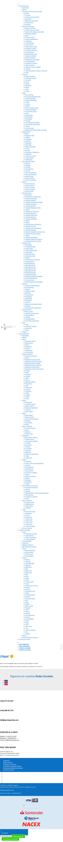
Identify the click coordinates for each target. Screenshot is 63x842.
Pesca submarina (24, 334)
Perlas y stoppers (30, 58)
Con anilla (28, 80)
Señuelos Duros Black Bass (33, 196)
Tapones (27, 395)
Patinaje (27, 613)
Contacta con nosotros (9, 764)
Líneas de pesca (26, 309)
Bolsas (27, 345)
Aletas (27, 330)
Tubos (27, 398)
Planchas (28, 432)
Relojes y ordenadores (31, 454)
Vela (26, 632)
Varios (27, 498)
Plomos (24, 182)
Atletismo (28, 565)
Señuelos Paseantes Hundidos (34, 202)
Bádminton (28, 567)
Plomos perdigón (30, 189)
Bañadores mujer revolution (33, 365)
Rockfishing (28, 296)
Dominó (27, 589)
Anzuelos (25, 74)
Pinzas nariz (28, 387)
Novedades (25, 8)
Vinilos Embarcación (31, 250)
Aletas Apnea (29, 343)
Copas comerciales (30, 537)
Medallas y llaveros (27, 545)
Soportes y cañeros (30, 326)
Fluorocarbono (29, 315)
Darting (27, 106)
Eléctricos (28, 293)
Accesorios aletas (30, 404)
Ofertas (24, 9)
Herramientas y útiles (28, 161)
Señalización (28, 350)
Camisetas (28, 139)
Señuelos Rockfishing (31, 237)
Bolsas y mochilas (30, 28)
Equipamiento (26, 132)
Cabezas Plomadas (30, 274)
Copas (24, 532)
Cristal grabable (26, 541)
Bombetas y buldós (30, 33)
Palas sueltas (29, 411)
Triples (27, 91)
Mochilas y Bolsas (30, 382)
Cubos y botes (29, 45)
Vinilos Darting (29, 261)
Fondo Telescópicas (31, 111)
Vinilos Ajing (28, 252)
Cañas (24, 93)
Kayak (27, 113)
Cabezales (28, 461)
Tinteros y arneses (30, 156)
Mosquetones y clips (31, 54)
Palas (26, 385)
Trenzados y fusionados (32, 321)
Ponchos (27, 389)
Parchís (27, 611)
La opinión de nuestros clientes (12, 766)
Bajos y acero (29, 311)
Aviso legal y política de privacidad (13, 768)
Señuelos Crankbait (30, 204)
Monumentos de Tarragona (30, 637)
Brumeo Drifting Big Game (32, 96)
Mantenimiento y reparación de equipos (37, 493)
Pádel (27, 609)
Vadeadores (28, 159)
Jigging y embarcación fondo (33, 304)
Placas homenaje (30, 550)
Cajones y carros (30, 37)
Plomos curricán (30, 187)
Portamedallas (29, 619)
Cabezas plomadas (30, 78)
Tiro (26, 628)
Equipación (25, 435)
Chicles (27, 515)
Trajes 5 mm (28, 521)
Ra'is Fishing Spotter (31, 278)
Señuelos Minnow (30, 206)
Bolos (27, 576)
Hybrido (27, 317)
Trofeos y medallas (24, 530)
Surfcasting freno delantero (33, 308)
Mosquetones (29, 495)
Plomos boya (29, 434)
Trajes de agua (29, 158)
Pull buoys (28, 391)
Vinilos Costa (29, 248)
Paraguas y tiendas (30, 56)
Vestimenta (28, 458)
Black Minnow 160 (30, 271)
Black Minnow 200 (30, 272)
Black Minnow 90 (30, 265)
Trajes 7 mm (28, 522)
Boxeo (27, 578)
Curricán (27, 302)
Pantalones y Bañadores (32, 152)
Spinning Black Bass (31, 100)
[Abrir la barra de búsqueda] (4, 325)
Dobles (27, 84)
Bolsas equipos (29, 417)
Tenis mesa (28, 626)
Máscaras (28, 452)
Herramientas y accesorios (30, 485)
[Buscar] (5, 329)
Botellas (27, 371)
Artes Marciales (29, 563)
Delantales (28, 145)
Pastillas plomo (29, 504)
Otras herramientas (31, 174)
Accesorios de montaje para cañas (32, 11)
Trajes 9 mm (28, 524)
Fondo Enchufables (30, 109)
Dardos (27, 587)
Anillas (27, 13)
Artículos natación (27, 354)
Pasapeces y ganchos (31, 497)
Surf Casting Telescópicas (32, 124)
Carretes (24, 284)
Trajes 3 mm (28, 519)
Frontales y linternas (31, 50)
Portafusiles (28, 422)
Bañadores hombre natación (33, 361)
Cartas (27, 580)
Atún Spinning (29, 95)
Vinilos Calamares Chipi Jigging (34, 282)
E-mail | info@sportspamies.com (9, 740)
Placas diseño (29, 552)
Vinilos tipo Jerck (30, 254)
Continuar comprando (10, 839)
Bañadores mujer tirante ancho (34, 369)
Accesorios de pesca (28, 26)
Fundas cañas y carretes (32, 30)
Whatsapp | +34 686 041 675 (8, 738)
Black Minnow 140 (30, 269)
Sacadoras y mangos (31, 63)
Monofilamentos (30, 319)
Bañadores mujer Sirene (32, 367)
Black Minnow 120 (30, 267)
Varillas (27, 484)
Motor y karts (29, 606)
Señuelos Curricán (30, 226)
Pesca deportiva (23, 6)
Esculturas (25, 543)
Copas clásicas (29, 535)
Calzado (27, 137)
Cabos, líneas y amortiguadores (34, 463)
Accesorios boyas (30, 428)
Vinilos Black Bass (30, 246)
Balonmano (28, 572)
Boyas (27, 372)
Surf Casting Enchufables (32, 122)
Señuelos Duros (26, 193)
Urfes (26, 72)
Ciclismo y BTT (29, 582)
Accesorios (28, 328)
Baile (26, 569)
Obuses (27, 478)
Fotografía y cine (30, 591)
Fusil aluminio (29, 469)
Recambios (28, 482)
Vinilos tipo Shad (30, 256)
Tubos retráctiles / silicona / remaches (36, 71)
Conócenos (6, 760)
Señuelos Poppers (30, 200)
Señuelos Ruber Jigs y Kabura (33, 239)
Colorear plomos (30, 184)
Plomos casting (29, 185)
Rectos (27, 87)
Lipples (27, 221)
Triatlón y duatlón (30, 630)
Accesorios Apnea (30, 341)
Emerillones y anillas (31, 46)
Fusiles (24, 459)
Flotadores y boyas (30, 48)
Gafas (27, 378)
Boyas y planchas (27, 426)
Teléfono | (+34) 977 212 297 (8, 736)
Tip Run (27, 126)
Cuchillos (28, 167)
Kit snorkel (28, 448)
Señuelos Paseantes (31, 198)
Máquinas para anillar (31, 21)
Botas (27, 134)
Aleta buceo (28, 402)
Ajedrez (27, 559)
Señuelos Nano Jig (30, 217)
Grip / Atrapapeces (30, 172)
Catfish (27, 102)
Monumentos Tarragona (29, 547)
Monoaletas (28, 384)
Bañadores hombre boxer (32, 359)
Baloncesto (28, 571)
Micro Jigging (29, 115)
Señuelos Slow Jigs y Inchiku (33, 241)
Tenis (26, 624)
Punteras (28, 24)
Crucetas (27, 15)
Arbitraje (27, 561)
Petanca (27, 617)
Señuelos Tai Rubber (31, 219)
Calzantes (28, 409)
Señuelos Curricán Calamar (33, 228)
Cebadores (28, 41)
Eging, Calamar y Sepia (31, 108)
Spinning (27, 121)
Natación (28, 608)
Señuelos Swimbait (30, 230)
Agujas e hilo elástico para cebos (34, 32)
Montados (28, 85)
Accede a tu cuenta (24, 639)
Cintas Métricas (29, 43)
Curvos (27, 82)
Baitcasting (28, 300)
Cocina (27, 584)
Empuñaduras (29, 467)
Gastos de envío (7, 762)
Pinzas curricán (29, 178)
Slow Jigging (28, 119)
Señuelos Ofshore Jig (31, 215)
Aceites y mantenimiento (32, 285)
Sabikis (27, 235)
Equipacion (28, 346)
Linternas (28, 450)
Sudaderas (28, 154)
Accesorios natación (31, 356)
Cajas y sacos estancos (31, 419)
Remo (27, 621)
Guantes (27, 150)
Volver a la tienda (18, 836)
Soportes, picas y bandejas (33, 67)
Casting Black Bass (30, 98)
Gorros (27, 380)
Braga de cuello (29, 135)
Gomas (27, 474)
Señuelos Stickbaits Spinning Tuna (35, 232)
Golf (26, 600)
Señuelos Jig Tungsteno (32, 211)
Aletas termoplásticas (31, 408)
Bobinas (27, 289)
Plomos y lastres (27, 500)
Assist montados (30, 76)
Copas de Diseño (30, 539)
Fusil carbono (29, 471)
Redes (27, 424)
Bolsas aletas (29, 415)
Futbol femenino (30, 595)
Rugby (27, 622)
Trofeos (24, 558)
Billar (26, 574)
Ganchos (27, 171)
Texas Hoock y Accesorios (32, 259)
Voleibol (27, 634)
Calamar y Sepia (29, 291)
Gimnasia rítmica (30, 598)
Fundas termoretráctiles (32, 17)
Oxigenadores (29, 176)
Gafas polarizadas (30, 146)
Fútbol (27, 593)
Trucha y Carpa (29, 280)
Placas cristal (29, 554)
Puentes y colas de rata (32, 313)
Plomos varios (29, 191)
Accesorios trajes (30, 511)
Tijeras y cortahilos (30, 180)
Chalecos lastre (29, 439)
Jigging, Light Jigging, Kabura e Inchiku (36, 130)
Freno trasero (29, 295)
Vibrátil (27, 222)
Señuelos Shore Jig (30, 213)
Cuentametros (29, 169)
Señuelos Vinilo (26, 243)
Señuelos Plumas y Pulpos (32, 234)
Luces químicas (29, 52)
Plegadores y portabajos (32, 59)
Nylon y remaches (30, 476)
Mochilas (27, 421)
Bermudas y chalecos (31, 437)
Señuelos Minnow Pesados (33, 208)
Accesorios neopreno (31, 487)
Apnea (24, 339)
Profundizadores (30, 61)
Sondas (24, 332)
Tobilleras (28, 508)
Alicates (27, 163)
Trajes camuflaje (30, 526)
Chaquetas (28, 143)
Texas (27, 89)
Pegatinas (28, 480)
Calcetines (28, 374)
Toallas (27, 397)
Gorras (27, 148)
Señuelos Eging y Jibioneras (33, 224)
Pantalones (28, 517)
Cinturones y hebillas (31, 441)
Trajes (24, 509)
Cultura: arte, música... (31, 585)
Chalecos (28, 141)
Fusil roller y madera (31, 472)
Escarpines (28, 445)
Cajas (26, 35)
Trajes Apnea (29, 352)
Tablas (27, 393)
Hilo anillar (28, 19)
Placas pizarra (29, 556)
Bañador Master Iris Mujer (32, 363)
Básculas (27, 165)
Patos (24, 322)
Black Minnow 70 (30, 263)
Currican (27, 104)
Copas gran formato (31, 534)
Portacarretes (29, 22)
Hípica (27, 602)
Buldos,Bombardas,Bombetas (34, 276)
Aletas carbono (29, 406)
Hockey (27, 604)
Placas (24, 548)
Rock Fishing (28, 117)
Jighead (27, 258)
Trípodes (27, 69)
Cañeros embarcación (31, 39)
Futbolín (27, 597)
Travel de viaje (29, 128)
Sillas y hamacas (30, 65)
